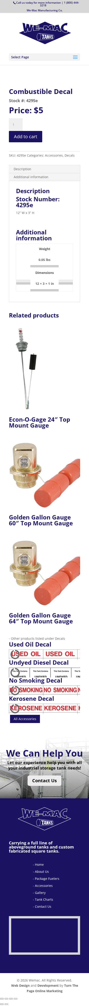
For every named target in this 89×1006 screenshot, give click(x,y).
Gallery (40, 892)
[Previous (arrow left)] (2, 1004)
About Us (42, 871)
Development (48, 985)
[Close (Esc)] (15, 998)
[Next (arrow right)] (6, 1004)
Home (39, 864)
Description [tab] (22, 169)
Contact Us (44, 780)
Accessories (44, 885)
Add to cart (25, 136)
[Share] (11, 998)
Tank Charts (44, 899)
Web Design (20, 985)
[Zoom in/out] (2, 998)
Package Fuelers (47, 878)
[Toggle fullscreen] (6, 998)
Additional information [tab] (31, 177)
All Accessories (25, 719)
